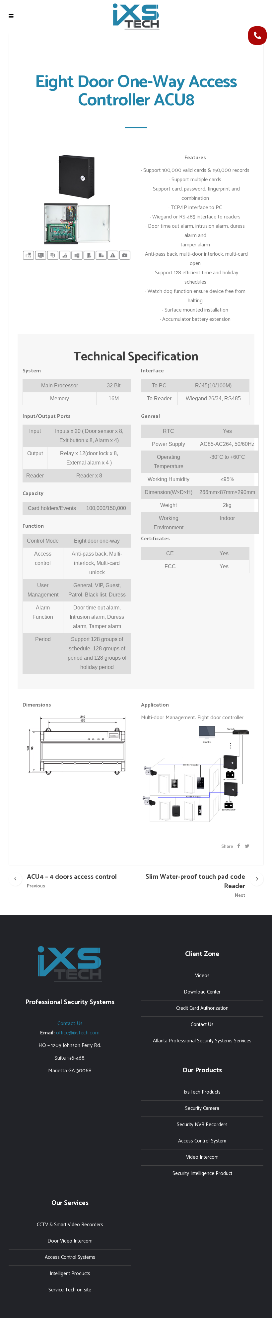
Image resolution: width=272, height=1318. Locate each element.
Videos (202, 976)
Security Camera (202, 1108)
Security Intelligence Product (202, 1173)
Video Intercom (202, 1157)
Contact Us (70, 1023)
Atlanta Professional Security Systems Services (202, 1041)
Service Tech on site (69, 1290)
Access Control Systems (70, 1257)
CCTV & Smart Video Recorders (70, 1225)
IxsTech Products (202, 1092)
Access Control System (202, 1141)
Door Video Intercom (70, 1241)
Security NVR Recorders (202, 1124)
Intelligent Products (70, 1273)
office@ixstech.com (78, 1032)
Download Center (202, 992)
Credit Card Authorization (202, 1008)
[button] (257, 35)
